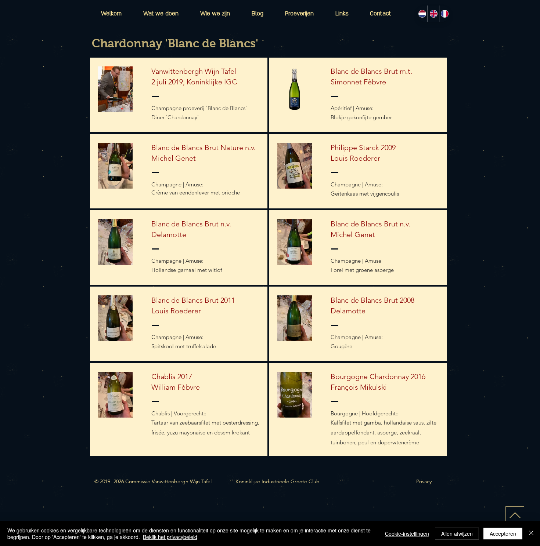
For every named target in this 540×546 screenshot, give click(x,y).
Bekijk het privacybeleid (170, 536)
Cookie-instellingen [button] (407, 533)
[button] (299, 13)
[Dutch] (422, 14)
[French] (444, 14)
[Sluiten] (531, 533)
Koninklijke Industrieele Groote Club (277, 481)
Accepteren (503, 533)
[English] (433, 14)
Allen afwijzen (457, 533)
